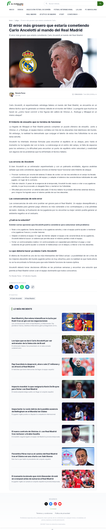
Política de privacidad (62, 513)
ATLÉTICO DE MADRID (48, 14)
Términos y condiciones (44, 513)
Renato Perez (20, 93)
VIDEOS (20, 9)
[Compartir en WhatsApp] (22, 287)
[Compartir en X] (11, 287)
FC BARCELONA (91, 9)
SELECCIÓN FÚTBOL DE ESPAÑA (38, 9)
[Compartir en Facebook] (16, 287)
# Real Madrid (29, 298)
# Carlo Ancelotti (16, 298)
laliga (17, 20)
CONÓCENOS (72, 14)
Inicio (11, 20)
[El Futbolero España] (15, 3)
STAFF (61, 14)
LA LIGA (79, 9)
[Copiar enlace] (33, 287)
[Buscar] (100, 3)
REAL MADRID (31, 14)
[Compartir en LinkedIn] (27, 287)
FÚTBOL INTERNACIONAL (63, 9)
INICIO (11, 9)
